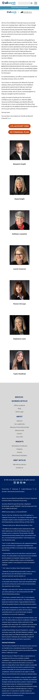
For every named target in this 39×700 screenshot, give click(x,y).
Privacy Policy (23, 500)
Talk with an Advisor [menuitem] (19, 464)
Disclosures (16, 500)
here (9, 118)
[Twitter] (18, 482)
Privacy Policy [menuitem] (5, 489)
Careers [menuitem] (19, 433)
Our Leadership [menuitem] (19, 424)
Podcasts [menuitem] (19, 449)
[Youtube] (24, 482)
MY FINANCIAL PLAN (19, 132)
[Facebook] (21, 482)
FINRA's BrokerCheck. (11, 508)
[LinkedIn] (15, 482)
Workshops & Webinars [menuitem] (19, 446)
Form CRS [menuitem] (19, 437)
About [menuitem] (19, 416)
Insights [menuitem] (19, 441)
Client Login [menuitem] (20, 412)
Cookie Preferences (26, 489)
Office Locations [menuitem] (19, 405)
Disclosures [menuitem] (15, 489)
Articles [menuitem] (19, 452)
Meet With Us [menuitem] (19, 460)
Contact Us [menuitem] (19, 467)
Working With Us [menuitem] (19, 401)
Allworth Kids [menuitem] (19, 430)
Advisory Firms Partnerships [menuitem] (19, 427)
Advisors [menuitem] (19, 421)
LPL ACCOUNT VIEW (19, 126)
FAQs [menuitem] (19, 408)
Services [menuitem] (19, 397)
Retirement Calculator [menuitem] (19, 455)
